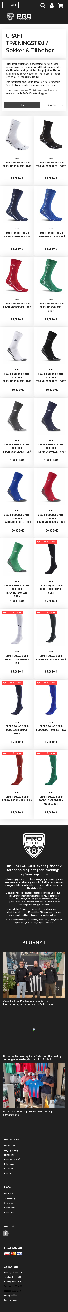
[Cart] (61, 5)
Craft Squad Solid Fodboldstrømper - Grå (51, 657)
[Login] (51, 5)
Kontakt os (8, 1168)
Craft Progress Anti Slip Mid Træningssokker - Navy (51, 448)
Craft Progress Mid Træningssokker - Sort (51, 164)
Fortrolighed (9, 1145)
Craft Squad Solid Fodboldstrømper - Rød (17, 798)
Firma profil (9, 1155)
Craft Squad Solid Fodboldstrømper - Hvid (17, 659)
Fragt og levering (11, 1150)
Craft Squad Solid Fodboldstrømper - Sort (51, 589)
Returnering (9, 1164)
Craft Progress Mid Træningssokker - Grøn (51, 307)
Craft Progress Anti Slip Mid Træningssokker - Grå (17, 448)
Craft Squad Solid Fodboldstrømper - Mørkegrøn (51, 800)
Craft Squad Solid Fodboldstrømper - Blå (51, 728)
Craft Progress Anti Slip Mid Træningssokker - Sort (51, 378)
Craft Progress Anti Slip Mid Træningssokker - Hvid (17, 378)
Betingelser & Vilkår (12, 1159)
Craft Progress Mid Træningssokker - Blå (51, 235)
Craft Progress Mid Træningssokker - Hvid (17, 164)
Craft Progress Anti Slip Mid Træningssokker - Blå (17, 518)
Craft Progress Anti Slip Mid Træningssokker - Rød (51, 518)
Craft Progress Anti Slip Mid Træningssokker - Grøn (17, 591)
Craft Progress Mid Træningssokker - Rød (17, 305)
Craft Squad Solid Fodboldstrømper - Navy (17, 730)
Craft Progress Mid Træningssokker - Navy (17, 235)
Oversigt (7, 1173)
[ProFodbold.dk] (34, 17)
